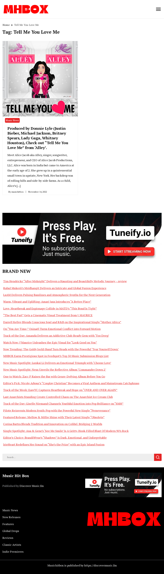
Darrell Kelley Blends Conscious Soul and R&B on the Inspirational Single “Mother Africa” (62, 322)
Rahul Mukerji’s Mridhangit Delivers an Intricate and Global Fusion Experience (54, 288)
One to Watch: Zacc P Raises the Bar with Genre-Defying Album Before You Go (54, 376)
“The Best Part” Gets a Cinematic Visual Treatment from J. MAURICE (48, 315)
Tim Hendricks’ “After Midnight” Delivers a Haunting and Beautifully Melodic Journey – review (65, 281)
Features (8, 524)
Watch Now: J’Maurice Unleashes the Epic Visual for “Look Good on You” (50, 342)
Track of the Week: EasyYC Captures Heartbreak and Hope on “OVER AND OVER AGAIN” (60, 390)
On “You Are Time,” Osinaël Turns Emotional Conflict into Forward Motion (52, 329)
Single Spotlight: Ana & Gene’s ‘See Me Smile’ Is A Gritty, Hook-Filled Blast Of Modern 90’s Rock (66, 431)
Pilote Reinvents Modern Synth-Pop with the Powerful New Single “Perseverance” (57, 410)
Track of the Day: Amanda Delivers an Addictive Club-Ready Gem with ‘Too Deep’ (56, 335)
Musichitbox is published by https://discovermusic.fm (82, 565)
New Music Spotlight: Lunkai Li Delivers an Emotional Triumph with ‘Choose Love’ (57, 363)
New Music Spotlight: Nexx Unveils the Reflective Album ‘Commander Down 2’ (54, 369)
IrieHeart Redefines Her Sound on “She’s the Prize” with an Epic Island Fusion (53, 444)
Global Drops (10, 531)
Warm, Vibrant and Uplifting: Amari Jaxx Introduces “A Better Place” (47, 301)
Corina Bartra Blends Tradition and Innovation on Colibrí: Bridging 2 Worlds (52, 424)
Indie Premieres (13, 551)
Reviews (7, 538)
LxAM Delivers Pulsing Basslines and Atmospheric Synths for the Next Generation (56, 295)
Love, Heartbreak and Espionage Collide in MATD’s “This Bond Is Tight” (50, 308)
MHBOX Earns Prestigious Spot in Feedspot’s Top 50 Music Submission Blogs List (56, 356)
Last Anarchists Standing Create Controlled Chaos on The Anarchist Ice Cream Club (58, 397)
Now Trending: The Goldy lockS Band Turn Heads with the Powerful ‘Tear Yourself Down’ (61, 349)
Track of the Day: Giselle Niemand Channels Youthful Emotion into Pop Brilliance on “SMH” (63, 403)
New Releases (11, 517)
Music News (12, 120)
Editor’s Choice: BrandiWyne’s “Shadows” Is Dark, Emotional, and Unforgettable (55, 437)
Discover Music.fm (32, 486)
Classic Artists (11, 545)
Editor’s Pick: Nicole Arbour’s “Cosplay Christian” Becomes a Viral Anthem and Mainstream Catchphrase (71, 383)
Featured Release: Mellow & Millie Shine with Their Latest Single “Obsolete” (54, 417)
